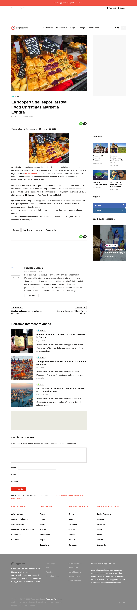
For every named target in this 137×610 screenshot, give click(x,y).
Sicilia (99, 535)
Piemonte (101, 524)
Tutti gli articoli (31, 296)
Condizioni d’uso (52, 576)
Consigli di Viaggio (19, 519)
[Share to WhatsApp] (81, 123)
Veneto (100, 540)
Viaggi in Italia (61, 28)
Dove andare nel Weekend (22, 530)
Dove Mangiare (74, 572)
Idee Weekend (94, 28)
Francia (71, 535)
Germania (72, 545)
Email (14, 474)
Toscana (100, 519)
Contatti (13, 8)
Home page (50, 564)
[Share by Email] (85, 123)
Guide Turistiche (75, 564)
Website (14, 482)
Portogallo (72, 524)
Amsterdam (45, 535)
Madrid (43, 530)
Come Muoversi (74, 580)
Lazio (99, 530)
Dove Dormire (74, 576)
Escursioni (16, 535)
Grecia (71, 514)
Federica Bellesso (33, 268)
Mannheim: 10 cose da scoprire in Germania (100, 158)
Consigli (82, 28)
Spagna (71, 519)
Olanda (71, 530)
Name (14, 467)
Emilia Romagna (104, 514)
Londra (39, 230)
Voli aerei (15, 540)
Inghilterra (27, 230)
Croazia (71, 540)
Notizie (122, 8)
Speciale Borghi (18, 524)
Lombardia (101, 545)
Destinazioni (48, 28)
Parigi (42, 524)
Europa (16, 230)
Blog (47, 568)
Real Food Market (32, 174)
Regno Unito (51, 230)
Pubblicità (21, 8)
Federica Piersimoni (54, 599)
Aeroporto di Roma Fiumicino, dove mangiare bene (117, 184)
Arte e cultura (17, 514)
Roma (42, 514)
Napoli (42, 540)
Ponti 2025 (112, 8)
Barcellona (44, 545)
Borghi (72, 28)
